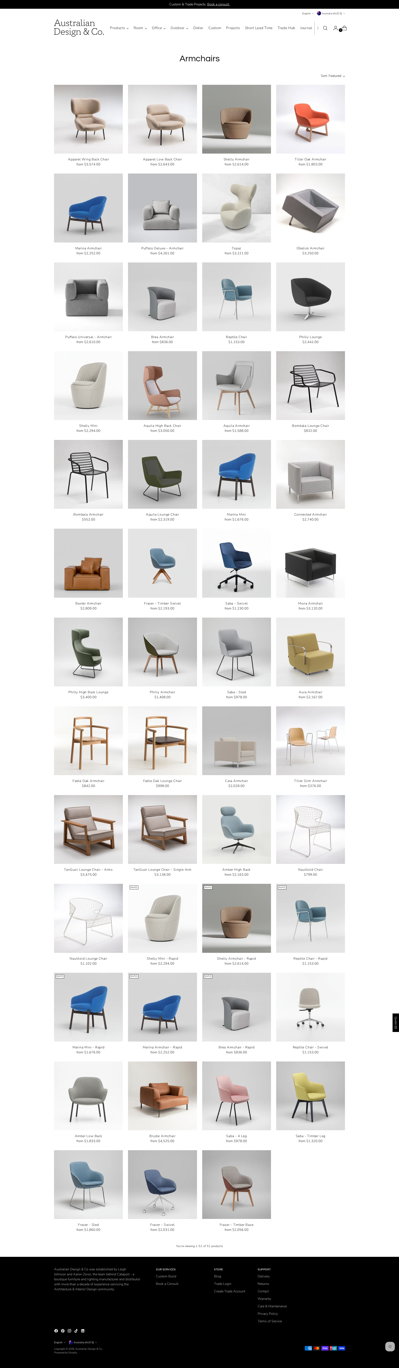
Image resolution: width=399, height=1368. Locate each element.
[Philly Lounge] (310, 296)
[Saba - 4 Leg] (236, 1095)
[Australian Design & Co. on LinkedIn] (83, 1331)
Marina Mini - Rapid (89, 1047)
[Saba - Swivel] (236, 563)
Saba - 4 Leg (236, 1136)
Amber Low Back (88, 1136)
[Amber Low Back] (88, 1095)
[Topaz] (236, 208)
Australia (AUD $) (332, 13)
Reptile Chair (236, 337)
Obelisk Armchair (311, 248)
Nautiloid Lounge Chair (88, 958)
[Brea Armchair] (162, 296)
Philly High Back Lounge (88, 692)
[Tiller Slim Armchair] (310, 740)
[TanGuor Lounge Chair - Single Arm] (162, 829)
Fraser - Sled (88, 1225)
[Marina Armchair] (88, 208)
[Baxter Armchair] (88, 563)
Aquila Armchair (236, 426)
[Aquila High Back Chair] (162, 385)
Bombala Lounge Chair (310, 426)
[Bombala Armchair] (88, 474)
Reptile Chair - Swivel (311, 1047)
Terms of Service (270, 1321)
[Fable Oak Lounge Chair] (162, 740)
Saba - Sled (236, 692)
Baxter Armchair (88, 603)
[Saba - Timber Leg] (310, 1095)
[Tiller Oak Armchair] (310, 119)
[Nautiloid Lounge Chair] (88, 918)
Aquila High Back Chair (162, 426)
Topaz (236, 248)
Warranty (264, 1299)
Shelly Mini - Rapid (162, 958)
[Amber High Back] (236, 829)
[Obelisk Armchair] (310, 208)
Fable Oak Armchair (88, 781)
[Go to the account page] (334, 28)
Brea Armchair (162, 337)
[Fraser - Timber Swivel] (162, 563)
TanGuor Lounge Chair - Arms (88, 869)
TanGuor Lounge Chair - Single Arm (162, 869)
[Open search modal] (325, 28)
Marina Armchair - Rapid (162, 1047)
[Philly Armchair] (162, 652)
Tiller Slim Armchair (310, 781)
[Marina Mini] (236, 474)
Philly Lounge (310, 337)
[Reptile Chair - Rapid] (310, 918)
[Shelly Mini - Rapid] (162, 918)
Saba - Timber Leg (311, 1136)
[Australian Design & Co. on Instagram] (69, 1331)
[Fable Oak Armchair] (88, 740)
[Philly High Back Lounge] (88, 652)
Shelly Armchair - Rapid (236, 958)
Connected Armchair (310, 514)
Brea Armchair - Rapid (237, 1047)
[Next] (318, 28)
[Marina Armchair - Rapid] (162, 1007)
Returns (263, 1284)
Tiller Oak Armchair (310, 159)
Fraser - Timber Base (237, 1225)
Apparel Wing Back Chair (88, 159)
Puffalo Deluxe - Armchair (162, 248)
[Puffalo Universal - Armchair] (88, 296)
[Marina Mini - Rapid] (88, 1007)
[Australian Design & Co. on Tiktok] (76, 1331)
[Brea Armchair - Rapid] (236, 1007)
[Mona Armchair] (310, 563)
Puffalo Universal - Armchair (88, 337)
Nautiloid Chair (310, 869)
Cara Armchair (236, 781)
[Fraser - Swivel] (162, 1184)
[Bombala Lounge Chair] (310, 385)
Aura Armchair (310, 692)
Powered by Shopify (65, 1352)
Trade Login (222, 1284)
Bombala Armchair (88, 514)
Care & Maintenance (272, 1306)
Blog (217, 1276)
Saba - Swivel (236, 603)
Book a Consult (167, 1284)
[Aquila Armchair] (236, 385)
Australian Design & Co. (88, 1349)
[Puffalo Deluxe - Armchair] (162, 208)
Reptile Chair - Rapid (310, 958)
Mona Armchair (310, 603)
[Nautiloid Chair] (310, 829)
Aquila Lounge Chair (162, 514)
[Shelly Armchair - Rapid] (236, 918)
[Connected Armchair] (310, 474)
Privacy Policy (268, 1313)
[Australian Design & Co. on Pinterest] (63, 1331)
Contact (263, 1291)
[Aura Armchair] (310, 652)
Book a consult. (218, 4)
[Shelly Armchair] (236, 119)
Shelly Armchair (237, 159)
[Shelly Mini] (88, 385)
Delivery (264, 1276)
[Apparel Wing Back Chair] (88, 119)
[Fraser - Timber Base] (236, 1184)
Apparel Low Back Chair (162, 159)
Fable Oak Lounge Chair (162, 781)
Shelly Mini (88, 426)
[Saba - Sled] (236, 652)
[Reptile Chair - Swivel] (310, 1007)
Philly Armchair (162, 692)
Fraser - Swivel (162, 1225)
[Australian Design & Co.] (79, 28)
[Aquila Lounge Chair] (162, 474)
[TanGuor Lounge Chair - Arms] (88, 829)
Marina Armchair (88, 248)
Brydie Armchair (162, 1136)
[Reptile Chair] (236, 296)
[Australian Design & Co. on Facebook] (56, 1331)
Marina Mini (236, 514)
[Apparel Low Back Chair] (162, 119)
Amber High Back (236, 869)
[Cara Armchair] (236, 740)
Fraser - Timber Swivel (162, 603)
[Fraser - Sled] (88, 1184)
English (306, 13)
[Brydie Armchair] (162, 1095)
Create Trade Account (229, 1291)
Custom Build (166, 1276)
